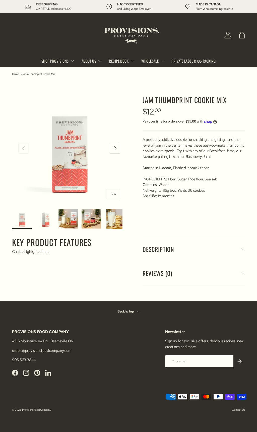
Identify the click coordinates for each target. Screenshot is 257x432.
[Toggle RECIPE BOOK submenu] (132, 61)
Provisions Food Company (36, 409)
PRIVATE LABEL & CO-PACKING (193, 61)
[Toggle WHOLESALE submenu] (162, 61)
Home (15, 74)
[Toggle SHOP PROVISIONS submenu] (72, 61)
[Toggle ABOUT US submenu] (100, 61)
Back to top (126, 311)
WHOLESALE (150, 61)
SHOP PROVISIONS (55, 61)
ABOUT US (89, 61)
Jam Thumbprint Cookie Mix (39, 74)
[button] (241, 35)
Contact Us (238, 409)
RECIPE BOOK (118, 61)
